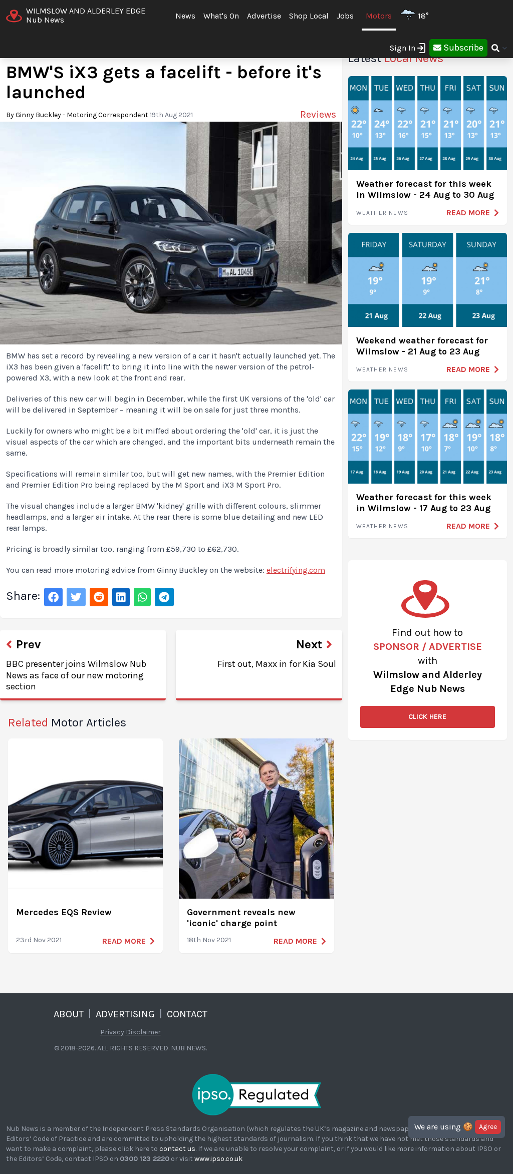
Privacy (112, 1032)
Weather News (382, 212)
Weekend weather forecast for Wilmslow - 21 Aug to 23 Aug (422, 346)
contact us (177, 1148)
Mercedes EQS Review (64, 912)
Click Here (427, 716)
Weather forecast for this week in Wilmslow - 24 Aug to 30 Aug (425, 189)
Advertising (125, 1014)
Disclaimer (143, 1032)
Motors (379, 16)
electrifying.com (296, 570)
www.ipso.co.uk (218, 1158)
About (69, 1014)
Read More (124, 941)
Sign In (402, 48)
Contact (187, 1014)
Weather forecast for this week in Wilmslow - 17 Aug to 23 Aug (423, 503)
